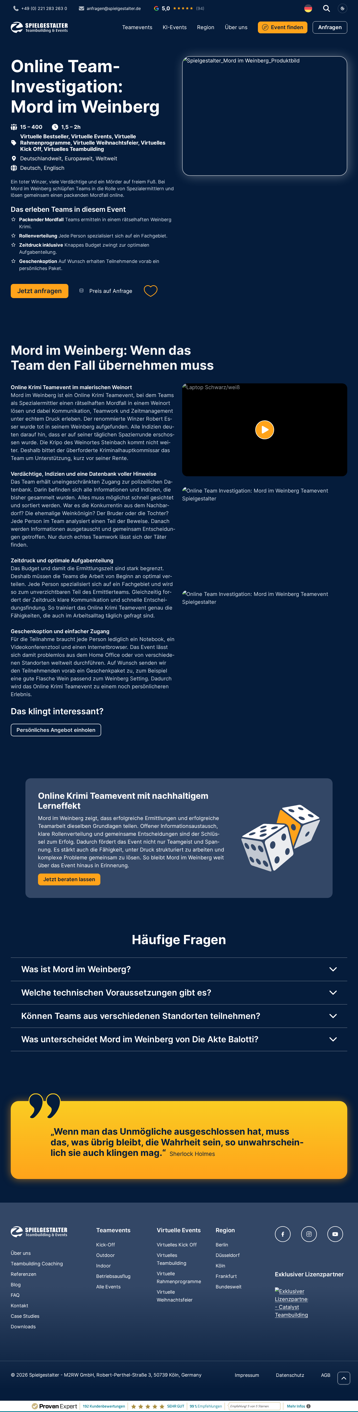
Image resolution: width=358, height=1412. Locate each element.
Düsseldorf (228, 1255)
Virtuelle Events (179, 1230)
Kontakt (19, 1305)
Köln (220, 1265)
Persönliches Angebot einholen (56, 730)
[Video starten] (264, 429)
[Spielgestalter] (39, 27)
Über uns (236, 27)
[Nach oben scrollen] (344, 1378)
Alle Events (108, 1286)
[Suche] (327, 8)
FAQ (15, 1295)
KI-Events (175, 27)
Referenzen (23, 1274)
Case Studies (25, 1316)
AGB (325, 1375)
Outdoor (105, 1255)
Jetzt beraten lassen (69, 879)
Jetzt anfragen (39, 291)
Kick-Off (105, 1244)
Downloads (23, 1326)
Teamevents (137, 27)
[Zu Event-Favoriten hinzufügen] (151, 291)
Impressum (247, 1375)
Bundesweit (229, 1286)
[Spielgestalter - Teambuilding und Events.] (39, 1232)
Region (205, 27)
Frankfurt (226, 1276)
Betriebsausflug (113, 1276)
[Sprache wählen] (308, 8)
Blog (16, 1284)
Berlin (222, 1244)
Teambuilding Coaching (37, 1263)
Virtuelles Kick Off (177, 1244)
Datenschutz (290, 1375)
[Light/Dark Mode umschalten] (342, 8)
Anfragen (330, 27)
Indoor (103, 1265)
